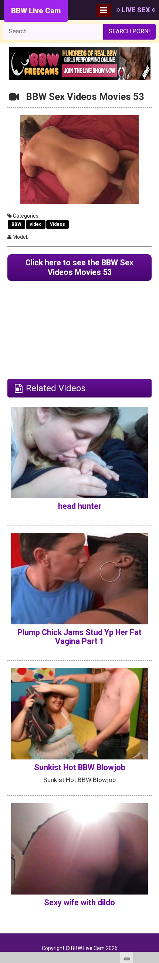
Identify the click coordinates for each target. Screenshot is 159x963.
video (36, 224)
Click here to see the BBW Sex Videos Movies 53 (79, 267)
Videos (57, 224)
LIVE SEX (136, 10)
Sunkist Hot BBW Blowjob (79, 767)
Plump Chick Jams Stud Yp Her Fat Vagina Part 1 (79, 637)
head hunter (79, 506)
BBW (16, 224)
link (152, 847)
